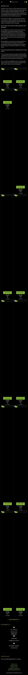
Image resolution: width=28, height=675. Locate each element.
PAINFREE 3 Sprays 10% (20, 85)
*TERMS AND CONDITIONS (14, 668)
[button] (7, 81)
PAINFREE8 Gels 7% (20, 401)
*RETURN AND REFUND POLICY (14, 669)
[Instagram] (6, 661)
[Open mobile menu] (1, 2)
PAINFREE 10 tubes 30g (7, 613)
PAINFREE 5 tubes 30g (20, 507)
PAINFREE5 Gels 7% (7, 401)
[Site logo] (14, 1)
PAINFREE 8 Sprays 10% (20, 190)
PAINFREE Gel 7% (7, 296)
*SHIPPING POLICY (14, 667)
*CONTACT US (14, 664)
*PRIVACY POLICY (14, 665)
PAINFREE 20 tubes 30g (20, 613)
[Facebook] (2, 661)
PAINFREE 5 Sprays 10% (7, 106)
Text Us (3, 653)
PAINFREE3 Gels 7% (20, 296)
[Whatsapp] (9, 661)
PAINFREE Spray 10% (7, 85)
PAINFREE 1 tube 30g (7, 507)
